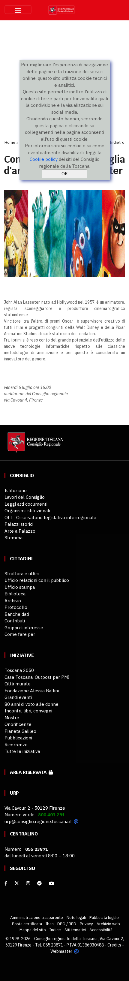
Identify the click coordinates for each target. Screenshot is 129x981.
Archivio (12, 600)
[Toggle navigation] (18, 9)
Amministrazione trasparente (36, 917)
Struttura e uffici (21, 573)
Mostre (11, 718)
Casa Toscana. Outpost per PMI (37, 677)
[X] (16, 883)
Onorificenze (18, 724)
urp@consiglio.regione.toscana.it (38, 821)
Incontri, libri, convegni (28, 711)
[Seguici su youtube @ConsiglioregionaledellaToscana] (51, 883)
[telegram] (40, 883)
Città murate (17, 684)
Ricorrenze (16, 745)
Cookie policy (44, 159)
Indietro (117, 142)
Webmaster (61, 951)
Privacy (86, 923)
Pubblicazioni (18, 738)
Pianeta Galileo (20, 731)
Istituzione (15, 490)
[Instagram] (28, 883)
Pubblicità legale (104, 917)
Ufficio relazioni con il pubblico (36, 580)
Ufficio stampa (19, 587)
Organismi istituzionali (27, 510)
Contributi (14, 621)
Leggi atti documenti (25, 504)
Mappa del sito (33, 929)
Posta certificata (27, 923)
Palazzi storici (18, 524)
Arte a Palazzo (19, 531)
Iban (50, 923)
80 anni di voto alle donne (31, 704)
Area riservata (29, 772)
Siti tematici (75, 929)
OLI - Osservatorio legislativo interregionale (50, 517)
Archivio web (108, 923)
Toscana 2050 (19, 670)
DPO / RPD (66, 923)
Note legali (76, 917)
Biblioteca (15, 594)
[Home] (34, 445)
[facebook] (5, 883)
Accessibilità (100, 929)
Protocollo (15, 607)
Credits (114, 945)
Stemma (13, 537)
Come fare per (19, 634)
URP (14, 793)
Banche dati (16, 614)
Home (9, 142)
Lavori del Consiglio (24, 497)
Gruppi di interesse (23, 627)
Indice (55, 929)
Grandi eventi (18, 697)
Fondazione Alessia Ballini (31, 691)
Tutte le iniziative (22, 751)
